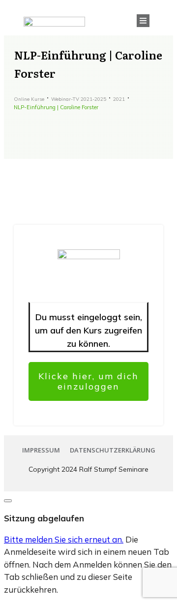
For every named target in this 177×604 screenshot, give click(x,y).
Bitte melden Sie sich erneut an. (63, 539)
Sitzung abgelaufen (44, 518)
